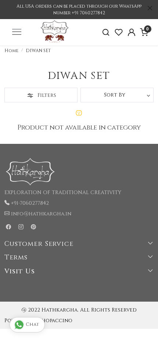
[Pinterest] (33, 227)
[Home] (54, 45)
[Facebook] (8, 227)
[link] (106, 32)
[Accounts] (131, 32)
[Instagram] (21, 227)
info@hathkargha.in (41, 213)
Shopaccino (55, 320)
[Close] (150, 8)
